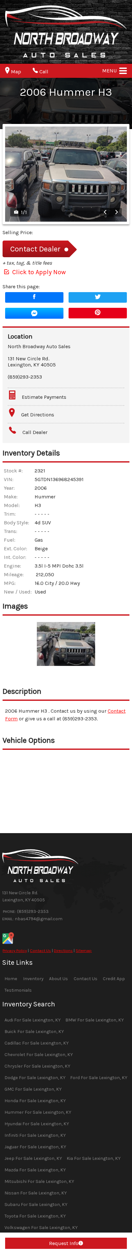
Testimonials (18, 990)
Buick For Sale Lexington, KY (34, 1031)
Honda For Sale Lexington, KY (35, 1100)
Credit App (114, 978)
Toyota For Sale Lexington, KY (35, 1216)
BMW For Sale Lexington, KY (94, 1020)
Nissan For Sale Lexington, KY (35, 1193)
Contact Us (40, 950)
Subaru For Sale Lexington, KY (35, 1204)
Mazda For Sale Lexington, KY (35, 1170)
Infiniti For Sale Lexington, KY (35, 1135)
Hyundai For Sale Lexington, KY (36, 1124)
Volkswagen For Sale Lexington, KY (41, 1227)
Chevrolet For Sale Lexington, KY (38, 1054)
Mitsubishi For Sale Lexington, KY (39, 1181)
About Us (58, 978)
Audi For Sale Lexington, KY (32, 1020)
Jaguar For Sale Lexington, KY (35, 1147)
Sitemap (84, 950)
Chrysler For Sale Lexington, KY (37, 1066)
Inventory (33, 978)
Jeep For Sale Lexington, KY (33, 1158)
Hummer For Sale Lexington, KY (37, 1112)
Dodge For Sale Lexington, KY (34, 1077)
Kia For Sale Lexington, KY (93, 1158)
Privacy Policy (15, 950)
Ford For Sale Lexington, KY (98, 1077)
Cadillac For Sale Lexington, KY (36, 1043)
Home (10, 978)
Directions (63, 950)
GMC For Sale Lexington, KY (33, 1089)
